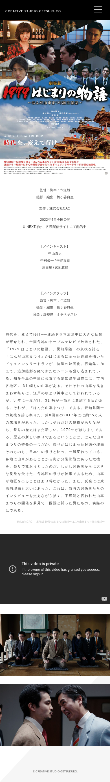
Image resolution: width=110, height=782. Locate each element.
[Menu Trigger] (101, 9)
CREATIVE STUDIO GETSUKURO (33, 11)
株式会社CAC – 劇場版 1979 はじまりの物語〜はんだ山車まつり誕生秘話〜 (61, 521)
